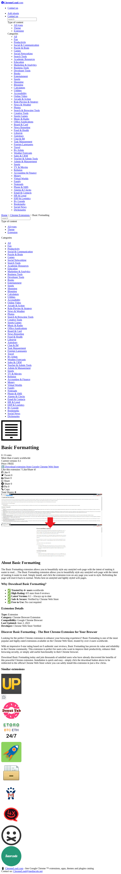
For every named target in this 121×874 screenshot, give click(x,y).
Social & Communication (26, 45)
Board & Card (21, 124)
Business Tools (21, 67)
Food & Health (21, 130)
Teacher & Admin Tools (26, 158)
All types (18, 25)
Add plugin (13, 13)
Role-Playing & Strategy (26, 102)
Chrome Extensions (20, 215)
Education (19, 62)
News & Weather (22, 104)
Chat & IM (19, 138)
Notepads (18, 184)
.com (13, 2)
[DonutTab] (11, 719)
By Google (19, 201)
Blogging (18, 84)
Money (17, 175)
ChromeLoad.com (14, 868)
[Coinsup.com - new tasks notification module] (11, 693)
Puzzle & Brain (21, 48)
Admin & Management (25, 161)
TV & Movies (21, 167)
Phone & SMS (21, 187)
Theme (17, 28)
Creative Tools (21, 113)
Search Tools (20, 56)
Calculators (19, 87)
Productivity (20, 42)
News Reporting (22, 127)
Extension (19, 31)
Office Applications (23, 121)
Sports (17, 79)
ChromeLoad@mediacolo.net (28, 871)
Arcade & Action (22, 99)
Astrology (19, 136)
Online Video (20, 96)
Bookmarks (19, 204)
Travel (17, 147)
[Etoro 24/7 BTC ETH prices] (11, 740)
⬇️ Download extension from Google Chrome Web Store (30, 466)
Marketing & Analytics (25, 65)
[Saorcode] (11, 865)
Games (17, 50)
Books (17, 73)
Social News (20, 207)
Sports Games (21, 116)
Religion (18, 170)
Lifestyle (18, 133)
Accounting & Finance (25, 173)
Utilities (18, 90)
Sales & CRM (21, 155)
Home (4, 215)
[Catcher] (11, 782)
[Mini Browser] (3, 698)
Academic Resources (24, 59)
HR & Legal (20, 195)
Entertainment (21, 76)
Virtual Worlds (21, 178)
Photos (17, 107)
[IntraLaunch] (11, 761)
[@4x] (11, 823)
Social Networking (23, 53)
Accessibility (20, 93)
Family (17, 181)
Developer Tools (22, 70)
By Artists (19, 150)
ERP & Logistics (22, 198)
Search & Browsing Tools (27, 110)
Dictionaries (20, 209)
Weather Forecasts (23, 153)
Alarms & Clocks (22, 190)
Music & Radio (21, 119)
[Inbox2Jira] (11, 803)
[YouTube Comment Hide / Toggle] (11, 844)
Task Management (23, 141)
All (15, 36)
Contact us (13, 8)
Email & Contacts (23, 192)
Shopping (18, 82)
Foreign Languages (23, 144)
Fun (16, 39)
